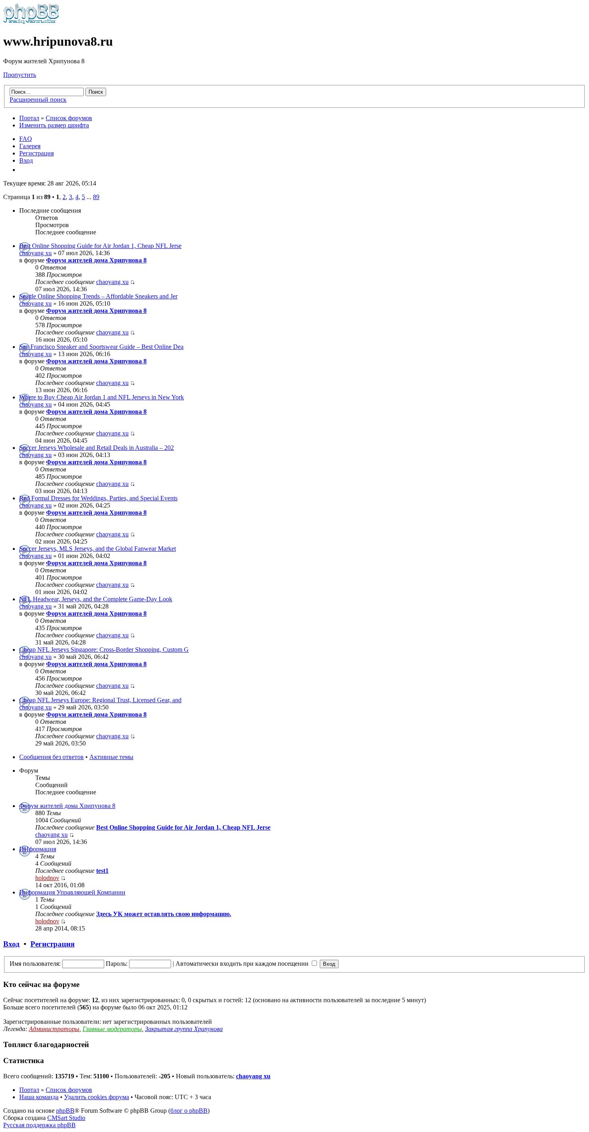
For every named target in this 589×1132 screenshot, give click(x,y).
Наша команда (38, 1097)
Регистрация (36, 153)
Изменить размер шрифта (54, 125)
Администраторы (54, 1028)
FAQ (25, 138)
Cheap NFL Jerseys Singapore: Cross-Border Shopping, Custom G (104, 649)
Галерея (29, 146)
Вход (26, 160)
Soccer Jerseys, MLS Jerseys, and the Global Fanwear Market (97, 548)
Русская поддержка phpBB (39, 1125)
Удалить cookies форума (96, 1097)
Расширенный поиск (38, 99)
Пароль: (116, 963)
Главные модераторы (112, 1028)
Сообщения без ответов (51, 756)
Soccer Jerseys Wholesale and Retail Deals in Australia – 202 (96, 447)
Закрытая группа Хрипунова (184, 1028)
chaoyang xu (35, 253)
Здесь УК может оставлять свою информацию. (163, 913)
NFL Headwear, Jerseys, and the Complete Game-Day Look (95, 599)
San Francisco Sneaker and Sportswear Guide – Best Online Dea (101, 346)
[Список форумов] (31, 21)
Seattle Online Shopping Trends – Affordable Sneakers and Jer (98, 296)
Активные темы (111, 756)
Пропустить (19, 74)
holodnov (47, 877)
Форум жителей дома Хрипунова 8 (96, 260)
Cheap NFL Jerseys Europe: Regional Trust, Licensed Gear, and (100, 700)
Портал (29, 118)
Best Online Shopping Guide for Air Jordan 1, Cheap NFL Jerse (100, 245)
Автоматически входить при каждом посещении (242, 963)
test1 (102, 870)
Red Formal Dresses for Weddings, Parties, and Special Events (98, 498)
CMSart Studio (66, 1117)
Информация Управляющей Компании (72, 892)
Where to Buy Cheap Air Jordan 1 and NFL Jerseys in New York (101, 397)
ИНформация (37, 849)
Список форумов (69, 118)
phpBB (65, 1110)
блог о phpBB (189, 1110)
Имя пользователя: (35, 963)
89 (96, 196)
